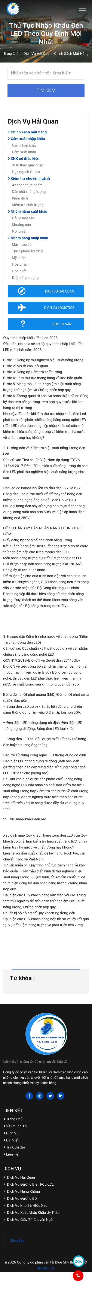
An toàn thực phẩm (27, 185)
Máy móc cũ (22, 244)
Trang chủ (11, 54)
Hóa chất (19, 271)
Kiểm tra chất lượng (28, 205)
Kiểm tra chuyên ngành (30, 178)
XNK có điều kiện (24, 158)
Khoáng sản (21, 225)
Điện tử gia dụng (25, 277)
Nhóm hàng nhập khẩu (29, 238)
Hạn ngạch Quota (26, 172)
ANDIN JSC (46, 1268)
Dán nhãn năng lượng (29, 191)
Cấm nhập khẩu (24, 145)
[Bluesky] (12, 8)
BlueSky (17, 1240)
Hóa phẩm (20, 264)
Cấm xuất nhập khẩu (27, 139)
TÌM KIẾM (46, 90)
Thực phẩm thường (27, 251)
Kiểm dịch (20, 198)
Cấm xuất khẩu (24, 152)
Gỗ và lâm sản (23, 218)
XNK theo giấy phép (27, 165)
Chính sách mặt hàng (28, 132)
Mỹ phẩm (19, 258)
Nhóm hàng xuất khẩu (28, 211)
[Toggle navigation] (82, 8)
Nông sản (19, 231)
